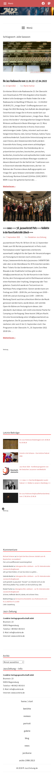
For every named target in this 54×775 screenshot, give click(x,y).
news (27, 745)
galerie (27, 730)
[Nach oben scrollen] (49, 770)
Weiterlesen (8, 186)
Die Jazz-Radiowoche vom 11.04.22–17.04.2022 (25, 81)
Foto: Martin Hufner (44, 72)
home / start (27, 701)
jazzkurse (27, 753)
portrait (27, 723)
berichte (27, 708)
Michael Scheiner (8, 556)
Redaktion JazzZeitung (37, 237)
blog (27, 738)
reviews (27, 716)
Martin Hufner (29, 86)
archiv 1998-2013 (27, 760)
